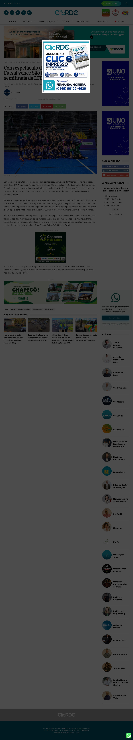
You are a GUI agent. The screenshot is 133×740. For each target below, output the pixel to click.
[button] (91, 37)
